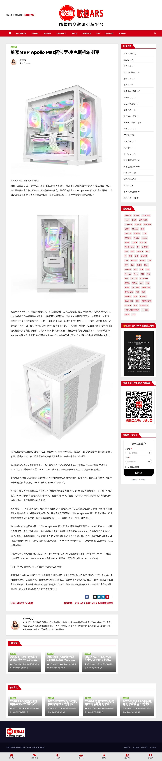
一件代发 (128, 233)
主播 (142, 274)
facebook (128, 224)
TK (138, 247)
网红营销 (140, 251)
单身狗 (139, 265)
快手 (126, 278)
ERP (126, 260)
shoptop (128, 274)
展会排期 (47, 33)
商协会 (127, 185)
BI (125, 256)
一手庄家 (145, 310)
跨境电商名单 (21, 33)
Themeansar (40, 747)
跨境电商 (128, 215)
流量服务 (128, 296)
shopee (135, 229)
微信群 (74, 33)
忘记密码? (142, 480)
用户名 (128, 449)
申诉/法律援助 (130, 192)
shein (136, 274)
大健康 (134, 242)
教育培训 (127, 148)
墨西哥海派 (129, 301)
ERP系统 (128, 135)
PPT (98, 33)
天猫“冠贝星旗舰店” (132, 310)
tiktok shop (146, 215)
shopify (142, 260)
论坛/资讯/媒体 (130, 72)
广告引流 (127, 173)
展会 (132, 251)
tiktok (127, 220)
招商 (147, 269)
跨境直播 (147, 224)
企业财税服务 (129, 104)
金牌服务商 (146, 287)
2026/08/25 (16, 708)
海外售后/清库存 (131, 123)
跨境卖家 (128, 238)
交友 (149, 260)
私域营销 (128, 269)
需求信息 (127, 97)
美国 (135, 296)
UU (24, 60)
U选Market (61, 33)
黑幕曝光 (145, 247)
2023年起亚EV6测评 (22, 603)
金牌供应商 (129, 292)
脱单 (126, 265)
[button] (155, 33)
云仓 (145, 233)
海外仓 (127, 85)
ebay (146, 265)
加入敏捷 (136, 747)
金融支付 (127, 141)
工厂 (141, 283)
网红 (147, 251)
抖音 (148, 274)
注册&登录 (109, 33)
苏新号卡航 (144, 305)
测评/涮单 (128, 179)
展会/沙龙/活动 (130, 91)
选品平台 (35, 33)
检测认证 (127, 129)
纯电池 (127, 283)
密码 (127, 457)
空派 (143, 292)
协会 (135, 269)
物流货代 (127, 79)
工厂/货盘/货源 (130, 116)
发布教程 (122, 33)
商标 (135, 305)
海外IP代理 (143, 220)
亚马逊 (136, 215)
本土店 (136, 238)
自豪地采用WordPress (14, 747)
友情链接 (153, 747)
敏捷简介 (127, 747)
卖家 (141, 269)
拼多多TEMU (129, 247)
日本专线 (128, 305)
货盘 (142, 229)
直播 (130, 256)
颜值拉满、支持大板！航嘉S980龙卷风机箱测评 (87, 603)
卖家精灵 (144, 256)
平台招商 (127, 154)
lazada (144, 238)
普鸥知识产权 (147, 301)
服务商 (134, 220)
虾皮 (136, 256)
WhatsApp (144, 278)
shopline (134, 260)
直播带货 (137, 233)
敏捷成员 (143, 296)
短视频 (127, 229)
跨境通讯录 (87, 33)
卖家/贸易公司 (130, 167)
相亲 (132, 265)
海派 (147, 283)
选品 (126, 251)
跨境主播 (138, 224)
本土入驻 (143, 242)
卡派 (137, 292)
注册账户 (134, 480)
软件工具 (127, 66)
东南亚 (127, 242)
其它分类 (13, 47)
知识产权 (127, 110)
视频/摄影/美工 (130, 160)
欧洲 (137, 301)
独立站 (127, 60)
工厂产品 (134, 278)
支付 (134, 314)
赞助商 (127, 314)
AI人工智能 (128, 54)
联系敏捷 (144, 747)
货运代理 (135, 287)
